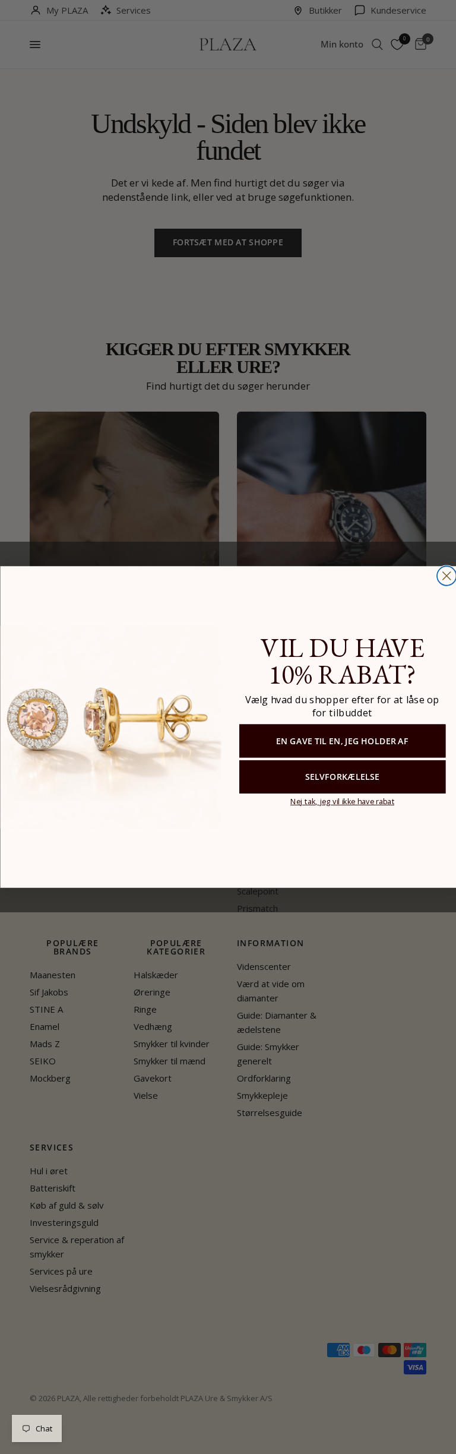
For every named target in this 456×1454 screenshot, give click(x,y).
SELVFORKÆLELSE (342, 777)
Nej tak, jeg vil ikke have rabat (342, 801)
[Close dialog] (446, 575)
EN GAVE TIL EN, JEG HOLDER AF (342, 741)
